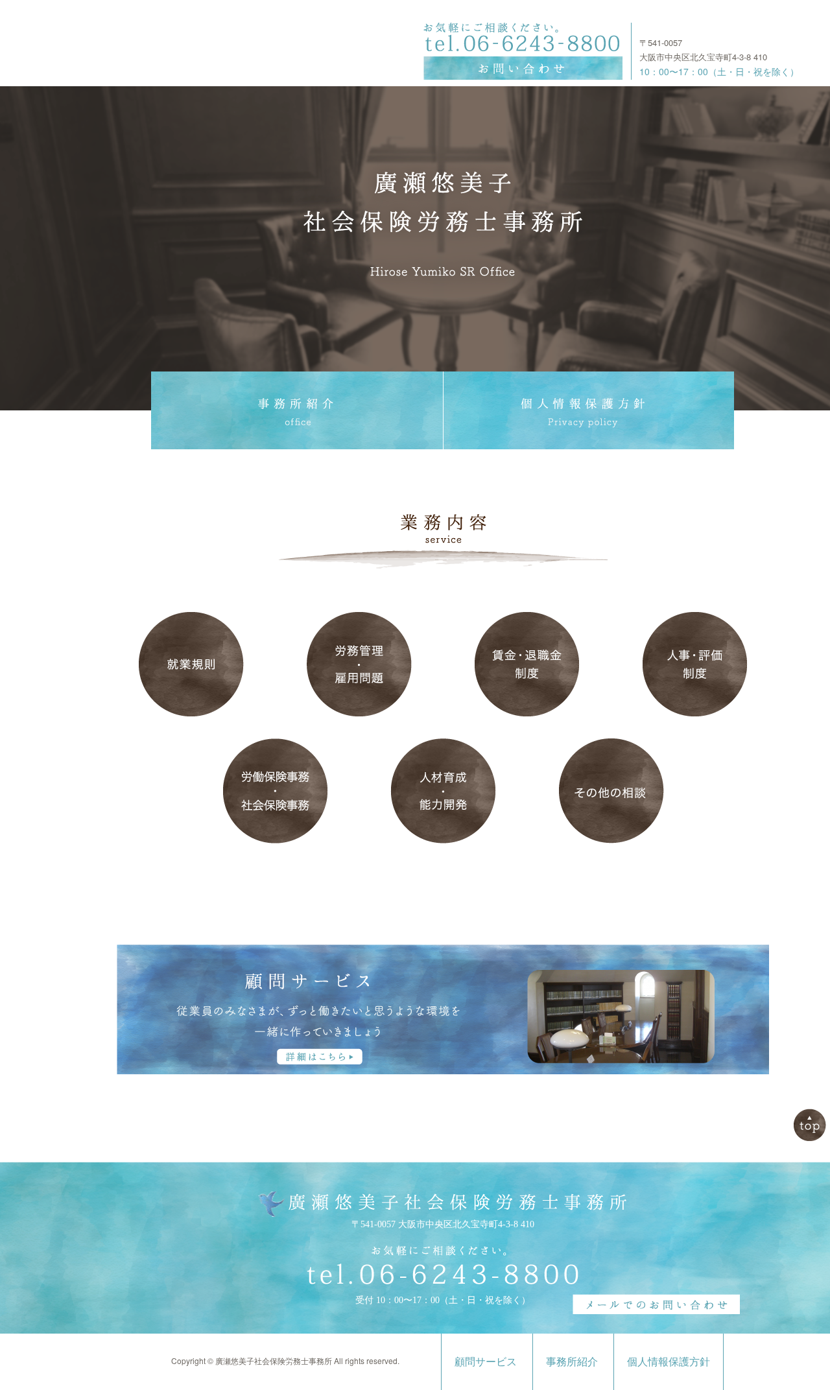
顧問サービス (486, 1361)
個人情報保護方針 (668, 1361)
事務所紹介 (572, 1361)
